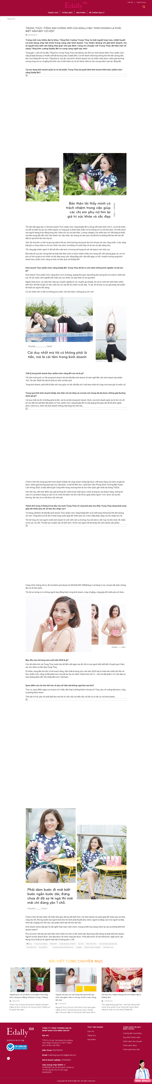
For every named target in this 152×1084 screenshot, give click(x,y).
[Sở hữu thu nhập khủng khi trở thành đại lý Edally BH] (122, 979)
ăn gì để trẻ (43, 947)
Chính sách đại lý (130, 1045)
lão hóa (80, 944)
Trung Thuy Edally (40, 944)
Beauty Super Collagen (92, 947)
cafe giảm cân (108, 947)
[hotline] (8, 1058)
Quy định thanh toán (131, 1037)
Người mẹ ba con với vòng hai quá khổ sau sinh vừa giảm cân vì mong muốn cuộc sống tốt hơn (76, 997)
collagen (79, 947)
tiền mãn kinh (91, 944)
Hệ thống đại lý (96, 13)
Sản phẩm (80, 13)
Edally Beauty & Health (67, 944)
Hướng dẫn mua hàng (132, 1033)
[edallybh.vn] (76, 6)
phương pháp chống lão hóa (63, 947)
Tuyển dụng (140, 2)
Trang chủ (53, 13)
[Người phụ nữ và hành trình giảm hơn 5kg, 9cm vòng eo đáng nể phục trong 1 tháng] (30, 979)
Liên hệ (130, 2)
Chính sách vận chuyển (132, 1041)
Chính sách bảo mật (131, 1049)
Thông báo (67, 13)
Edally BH (53, 944)
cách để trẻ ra (31, 947)
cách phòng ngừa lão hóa (108, 944)
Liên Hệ (90, 1031)
